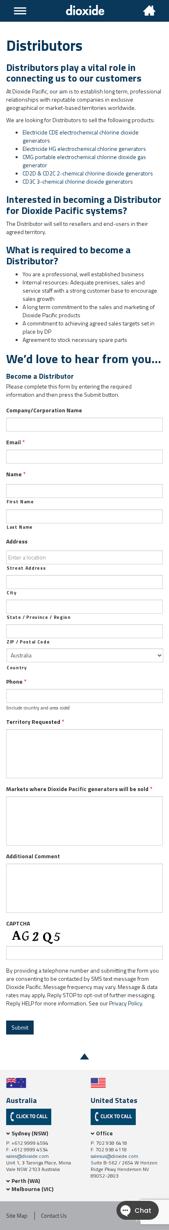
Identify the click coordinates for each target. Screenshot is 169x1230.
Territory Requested (35, 721)
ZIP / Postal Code (28, 642)
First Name (20, 501)
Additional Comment (33, 856)
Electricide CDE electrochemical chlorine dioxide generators (81, 136)
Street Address (26, 568)
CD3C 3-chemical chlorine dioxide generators (78, 181)
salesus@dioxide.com (114, 1156)
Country (17, 667)
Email (15, 442)
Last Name (20, 527)
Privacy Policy (125, 1003)
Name (16, 474)
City (12, 592)
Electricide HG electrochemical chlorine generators (84, 148)
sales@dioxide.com (27, 1156)
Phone (16, 681)
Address (16, 541)
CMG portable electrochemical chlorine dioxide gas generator (84, 160)
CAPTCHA (18, 923)
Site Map (16, 1216)
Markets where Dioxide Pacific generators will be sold (79, 789)
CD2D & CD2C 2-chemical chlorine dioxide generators (88, 173)
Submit (19, 1027)
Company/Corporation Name (44, 410)
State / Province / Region (39, 617)
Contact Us (54, 1216)
